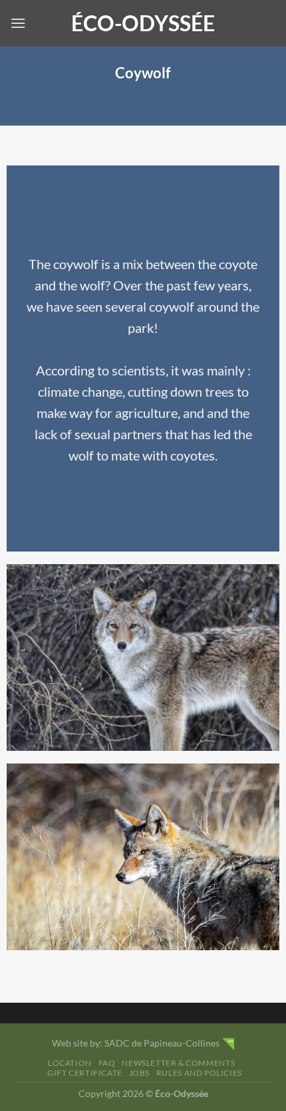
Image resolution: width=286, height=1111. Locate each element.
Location (70, 1063)
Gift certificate (84, 1073)
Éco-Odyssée (143, 23)
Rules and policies (199, 1073)
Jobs (139, 1073)
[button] (18, 23)
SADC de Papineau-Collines (161, 1043)
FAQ (107, 1063)
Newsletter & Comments (178, 1063)
